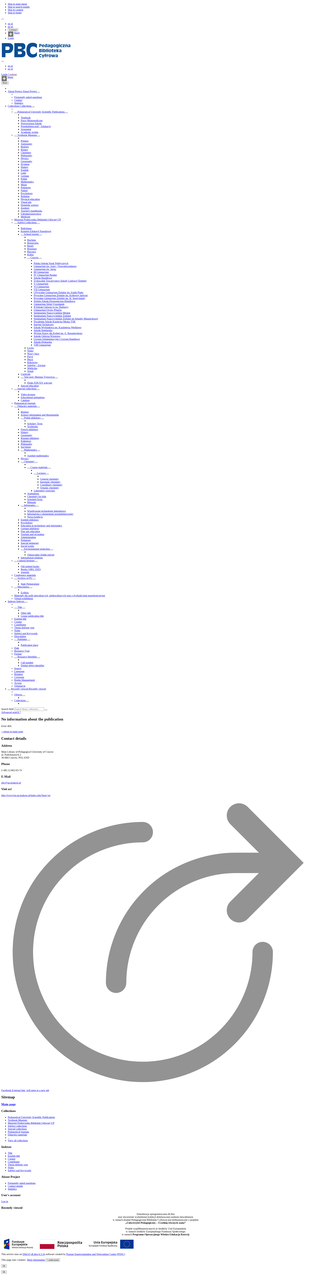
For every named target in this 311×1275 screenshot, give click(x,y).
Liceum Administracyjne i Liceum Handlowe (57, 339)
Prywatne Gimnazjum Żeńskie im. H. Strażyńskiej (59, 298)
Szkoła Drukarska (43, 342)
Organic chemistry (49, 487)
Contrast (13, 30)
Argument (26, 129)
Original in (19, 686)
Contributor (20, 624)
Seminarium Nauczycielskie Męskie (52, 313)
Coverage (19, 677)
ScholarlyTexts (34, 499)
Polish (24, 178)
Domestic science (30, 205)
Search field (7, 709)
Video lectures (28, 394)
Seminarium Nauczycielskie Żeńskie (52, 315)
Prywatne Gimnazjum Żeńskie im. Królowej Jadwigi (61, 295)
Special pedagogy (30, 543)
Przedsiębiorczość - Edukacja (36, 126)
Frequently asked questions (28, 97)
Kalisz (30, 254)
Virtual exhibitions (23, 598)
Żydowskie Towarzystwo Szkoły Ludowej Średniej (60, 280)
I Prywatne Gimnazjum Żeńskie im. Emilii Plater (58, 292)
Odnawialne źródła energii (40, 554)
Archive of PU (25, 578)
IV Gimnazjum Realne (45, 275)
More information (36, 1259)
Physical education (30, 199)
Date (16, 648)
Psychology (27, 193)
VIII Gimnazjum (42, 345)
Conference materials (25, 575)
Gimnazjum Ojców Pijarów (48, 310)
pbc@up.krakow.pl (11, 782)
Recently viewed (20, 688)
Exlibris (25, 592)
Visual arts (26, 202)
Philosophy (26, 155)
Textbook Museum (27, 135)
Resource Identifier (27, 656)
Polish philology (32, 417)
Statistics (18, 103)
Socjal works (27, 546)
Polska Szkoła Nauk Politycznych (51, 263)
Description (20, 636)
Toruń (30, 371)
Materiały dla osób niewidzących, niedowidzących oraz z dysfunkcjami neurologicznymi (59, 595)
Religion (25, 196)
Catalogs (25, 400)
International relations (32, 557)
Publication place (29, 645)
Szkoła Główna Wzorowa (47, 336)
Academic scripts (29, 132)
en (9, 23)
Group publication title (32, 616)
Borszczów (33, 243)
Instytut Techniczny (44, 324)
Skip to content (15, 9)
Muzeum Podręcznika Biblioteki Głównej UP (37, 219)
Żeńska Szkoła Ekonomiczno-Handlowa (54, 301)
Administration (28, 537)
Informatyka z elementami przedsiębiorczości (50, 514)
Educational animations (33, 397)
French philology (29, 429)
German (25, 176)
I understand (53, 1260)
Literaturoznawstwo (31, 213)
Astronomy (26, 143)
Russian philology (30, 438)
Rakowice (32, 362)
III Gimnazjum (41, 272)
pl (12, 23)
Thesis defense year (24, 627)
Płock (30, 359)
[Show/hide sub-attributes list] (15, 608)
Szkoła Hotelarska (43, 330)
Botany (24, 149)
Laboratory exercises (44, 490)
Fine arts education (30, 531)
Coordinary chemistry (51, 484)
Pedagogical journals (24, 403)
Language (19, 671)
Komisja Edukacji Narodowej (36, 231)
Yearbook (26, 117)
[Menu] (2, 19)
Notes (17, 630)
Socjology (26, 447)
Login (11, 38)
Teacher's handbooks (31, 211)
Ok (4, 1266)
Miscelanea (23, 586)
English (25, 170)
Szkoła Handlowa (43, 278)
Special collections (27, 388)
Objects (18, 694)
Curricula (25, 374)
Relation (18, 674)
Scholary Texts (34, 423)
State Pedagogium (30, 584)
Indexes (12, 601)
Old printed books (30, 566)
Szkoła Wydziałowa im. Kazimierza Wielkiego (57, 327)
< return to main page (12, 731)
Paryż (30, 356)
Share (17, 33)
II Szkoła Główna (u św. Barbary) (51, 307)
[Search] (46, 709)
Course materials (39, 467)
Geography (26, 161)
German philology (30, 528)
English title (20, 619)
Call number (27, 662)
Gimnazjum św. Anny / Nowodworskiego (55, 266)
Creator (18, 621)
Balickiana (26, 228)
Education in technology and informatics (41, 525)
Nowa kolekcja (35, 517)
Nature (24, 190)
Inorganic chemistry (50, 482)
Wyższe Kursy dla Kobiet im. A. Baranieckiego (58, 333)
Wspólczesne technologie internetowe (46, 511)
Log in (4, 1201)
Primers (25, 141)
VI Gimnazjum (41, 286)
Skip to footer (15, 12)
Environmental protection (37, 549)
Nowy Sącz (33, 353)
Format (18, 653)
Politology (26, 441)
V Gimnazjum (41, 283)
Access (18, 683)
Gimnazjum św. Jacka (45, 269)
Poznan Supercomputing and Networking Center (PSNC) (95, 1254)
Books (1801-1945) (31, 569)
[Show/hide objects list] (38, 92)
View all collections (18, 1140)
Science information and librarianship (40, 415)
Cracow (34, 257)
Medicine (25, 216)
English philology (30, 519)
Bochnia (31, 240)
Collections (14, 106)
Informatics (29, 505)
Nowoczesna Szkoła (31, 123)
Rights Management (24, 680)
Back (5, 83)
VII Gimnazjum (42, 289)
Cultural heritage (26, 560)
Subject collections (27, 222)
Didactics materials (27, 406)
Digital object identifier (32, 665)
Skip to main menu (17, 4)
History (24, 167)
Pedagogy (26, 187)
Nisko (30, 350)
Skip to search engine (19, 7)
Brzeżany (32, 248)
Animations (33, 493)
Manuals (31, 502)
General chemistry (49, 479)
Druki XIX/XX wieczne (39, 382)
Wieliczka (32, 368)
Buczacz (31, 251)
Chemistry (26, 152)
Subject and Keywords (26, 633)
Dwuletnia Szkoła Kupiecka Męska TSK (55, 321)
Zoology (25, 208)
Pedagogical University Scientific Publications (41, 111)
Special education (30, 385)
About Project (15, 91)
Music (24, 184)
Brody (30, 245)
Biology (25, 146)
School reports (31, 234)
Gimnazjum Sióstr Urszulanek (49, 304)
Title (20, 607)
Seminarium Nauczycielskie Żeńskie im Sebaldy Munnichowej (66, 318)
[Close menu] (2, 61)
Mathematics (27, 181)
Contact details (15, 1186)
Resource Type (22, 651)
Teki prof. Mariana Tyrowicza (39, 377)
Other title (26, 613)
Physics (25, 158)
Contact (18, 100)
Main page (8, 1104)
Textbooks (32, 426)
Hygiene (25, 164)
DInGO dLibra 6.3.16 (34, 1254)
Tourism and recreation (32, 534)
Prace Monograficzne (32, 120)
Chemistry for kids (36, 496)
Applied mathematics (38, 455)
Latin (23, 173)
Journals (25, 572)
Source (17, 668)
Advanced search (10, 712)
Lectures (41, 473)
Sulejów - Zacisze (36, 365)
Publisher (22, 639)
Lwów (30, 347)
